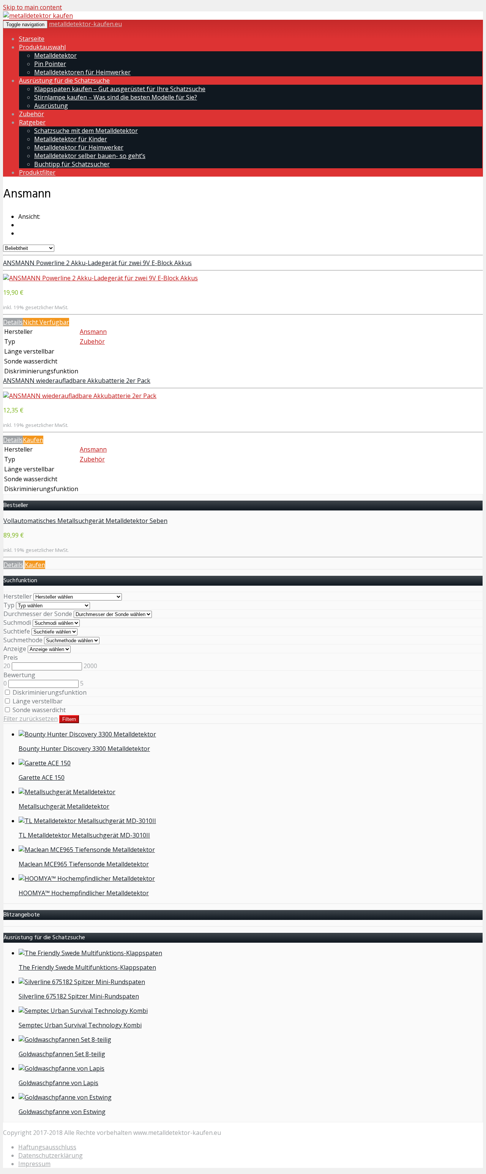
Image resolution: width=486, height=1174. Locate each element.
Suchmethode (23, 640)
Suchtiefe (16, 631)
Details (13, 322)
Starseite (31, 39)
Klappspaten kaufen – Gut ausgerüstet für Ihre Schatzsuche (119, 89)
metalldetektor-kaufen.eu (85, 24)
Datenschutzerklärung (50, 1155)
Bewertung (19, 675)
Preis (10, 657)
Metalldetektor (55, 55)
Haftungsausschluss (47, 1147)
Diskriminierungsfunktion (49, 692)
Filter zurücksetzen (30, 718)
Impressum (34, 1164)
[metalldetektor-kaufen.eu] (38, 15)
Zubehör (31, 114)
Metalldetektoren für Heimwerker (82, 72)
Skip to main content (32, 7)
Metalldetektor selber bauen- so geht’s (89, 156)
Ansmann (93, 331)
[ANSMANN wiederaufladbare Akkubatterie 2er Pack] (79, 396)
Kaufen (33, 440)
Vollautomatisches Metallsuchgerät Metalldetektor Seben (85, 521)
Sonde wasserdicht (38, 710)
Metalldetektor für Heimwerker (78, 147)
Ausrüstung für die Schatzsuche (64, 80)
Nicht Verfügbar (46, 322)
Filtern (69, 719)
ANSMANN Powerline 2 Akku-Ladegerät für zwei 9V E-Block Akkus (97, 263)
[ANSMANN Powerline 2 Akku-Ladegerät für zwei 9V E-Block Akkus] (100, 278)
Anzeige (14, 649)
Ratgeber (32, 122)
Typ (8, 605)
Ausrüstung (51, 105)
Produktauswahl (42, 47)
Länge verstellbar (37, 701)
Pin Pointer (50, 64)
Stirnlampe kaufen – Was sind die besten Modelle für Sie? (115, 97)
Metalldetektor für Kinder (70, 139)
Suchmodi (17, 622)
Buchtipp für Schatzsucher (72, 164)
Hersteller (17, 596)
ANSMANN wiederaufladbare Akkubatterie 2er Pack (76, 380)
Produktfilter (37, 172)
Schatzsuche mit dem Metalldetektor (86, 130)
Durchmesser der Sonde (37, 614)
